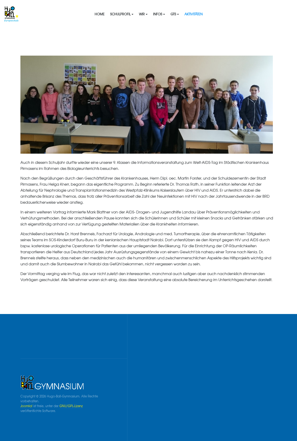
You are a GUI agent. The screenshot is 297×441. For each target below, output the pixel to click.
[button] (121, 14)
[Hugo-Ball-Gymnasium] (35, 14)
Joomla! (26, 406)
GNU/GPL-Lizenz (71, 406)
